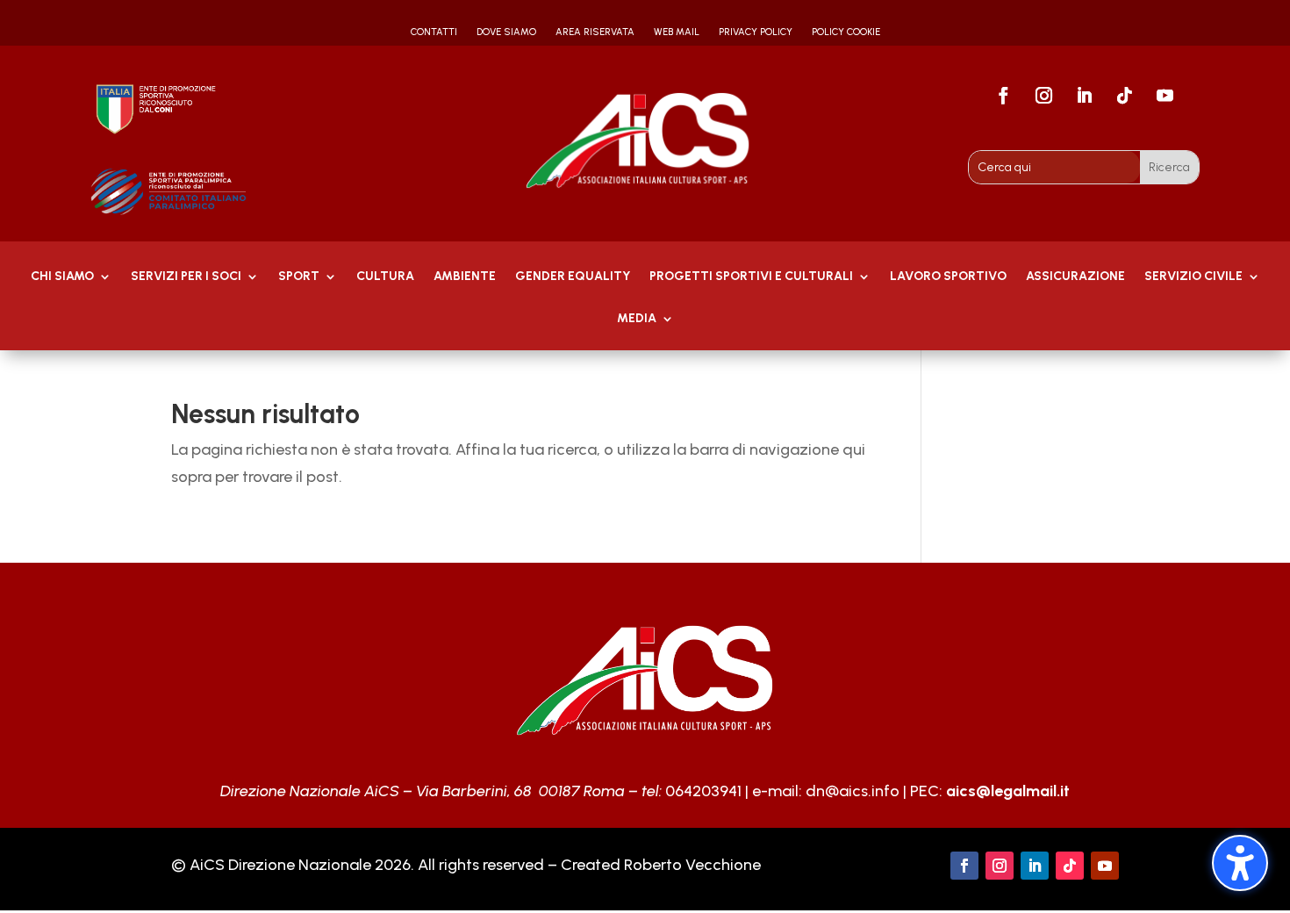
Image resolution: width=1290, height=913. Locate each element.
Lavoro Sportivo (948, 277)
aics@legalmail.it (1008, 791)
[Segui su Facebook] (1003, 95)
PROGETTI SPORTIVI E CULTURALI (751, 277)
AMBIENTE (465, 277)
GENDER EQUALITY (572, 277)
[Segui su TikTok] (1124, 95)
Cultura (385, 277)
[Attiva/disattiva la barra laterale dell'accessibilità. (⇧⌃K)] (1240, 863)
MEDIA (636, 319)
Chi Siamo (62, 277)
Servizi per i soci (186, 277)
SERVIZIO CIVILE (1193, 277)
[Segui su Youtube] (1164, 95)
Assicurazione (1075, 277)
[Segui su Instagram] (1043, 95)
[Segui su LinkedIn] (1083, 95)
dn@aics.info (852, 791)
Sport (298, 277)
